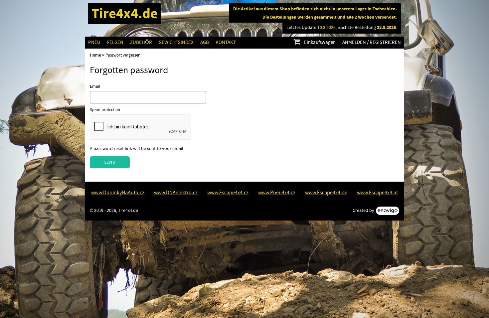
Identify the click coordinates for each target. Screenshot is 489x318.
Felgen (115, 42)
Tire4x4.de (124, 13)
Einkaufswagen (320, 42)
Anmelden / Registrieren (371, 42)
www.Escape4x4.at (377, 193)
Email (95, 86)
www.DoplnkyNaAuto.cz (117, 193)
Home (95, 55)
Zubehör (141, 42)
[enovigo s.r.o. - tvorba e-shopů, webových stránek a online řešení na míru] (387, 211)
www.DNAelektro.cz (176, 193)
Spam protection (105, 109)
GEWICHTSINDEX (176, 42)
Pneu (94, 42)
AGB (204, 42)
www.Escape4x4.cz (227, 193)
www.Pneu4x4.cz (276, 193)
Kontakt (226, 42)
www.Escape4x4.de (326, 193)
